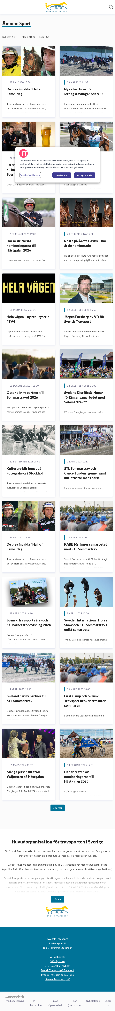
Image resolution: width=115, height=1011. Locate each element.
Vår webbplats (57, 956)
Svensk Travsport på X (57, 979)
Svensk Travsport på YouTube (57, 974)
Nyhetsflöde (93, 1000)
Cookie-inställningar (30, 175)
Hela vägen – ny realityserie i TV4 (28, 319)
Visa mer (57, 807)
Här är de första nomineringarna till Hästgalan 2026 (21, 245)
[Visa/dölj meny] (5, 7)
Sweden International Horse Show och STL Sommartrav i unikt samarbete (85, 625)
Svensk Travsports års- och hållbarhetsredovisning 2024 (29, 622)
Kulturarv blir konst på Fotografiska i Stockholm (26, 470)
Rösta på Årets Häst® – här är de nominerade (85, 243)
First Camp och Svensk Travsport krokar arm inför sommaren (85, 700)
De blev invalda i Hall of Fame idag (25, 91)
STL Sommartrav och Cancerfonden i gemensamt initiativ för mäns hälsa (85, 473)
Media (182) (28, 36)
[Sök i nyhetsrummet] (111, 7)
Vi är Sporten (57, 961)
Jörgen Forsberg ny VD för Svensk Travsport (84, 319)
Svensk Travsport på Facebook (57, 970)
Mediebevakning (15, 1000)
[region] (57, 165)
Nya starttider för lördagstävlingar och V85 (83, 91)
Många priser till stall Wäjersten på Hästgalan (25, 774)
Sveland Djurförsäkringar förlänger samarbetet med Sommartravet (84, 397)
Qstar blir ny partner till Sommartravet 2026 (25, 395)
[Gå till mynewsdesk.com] (14, 997)
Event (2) (44, 36)
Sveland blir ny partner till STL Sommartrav (27, 698)
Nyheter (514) (9, 36)
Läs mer (57, 899)
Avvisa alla (61, 175)
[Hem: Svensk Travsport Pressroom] (57, 7)
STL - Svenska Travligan (57, 965)
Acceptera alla (84, 175)
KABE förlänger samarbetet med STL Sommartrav (85, 546)
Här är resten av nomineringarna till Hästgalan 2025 (79, 776)
